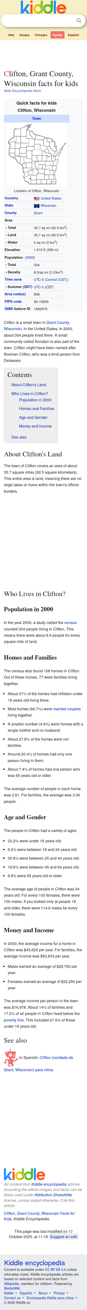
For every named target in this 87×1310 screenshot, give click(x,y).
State (9, 205)
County (11, 212)
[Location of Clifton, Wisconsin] (36, 154)
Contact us (12, 1297)
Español (73, 35)
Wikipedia (11, 1283)
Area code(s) (15, 293)
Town (36, 118)
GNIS (9, 308)
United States (51, 198)
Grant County (57, 322)
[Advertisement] (43, 53)
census (70, 622)
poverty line (14, 1020)
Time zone (13, 279)
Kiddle (9, 1293)
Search (79, 20)
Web (11, 35)
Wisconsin (48, 205)
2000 (30, 257)
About (42, 1293)
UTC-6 (39, 279)
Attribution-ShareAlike (53, 1194)
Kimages (41, 35)
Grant (38, 212)
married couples (67, 709)
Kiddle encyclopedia (48, 1184)
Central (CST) (56, 279)
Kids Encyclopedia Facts (22, 90)
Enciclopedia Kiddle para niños (50, 1297)
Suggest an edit (63, 1236)
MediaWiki (12, 1288)
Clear (69, 21)
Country (11, 197)
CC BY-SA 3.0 (55, 1269)
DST (27, 286)
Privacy (59, 1293)
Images (25, 35)
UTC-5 (39, 286)
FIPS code (13, 301)
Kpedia (57, 35)
